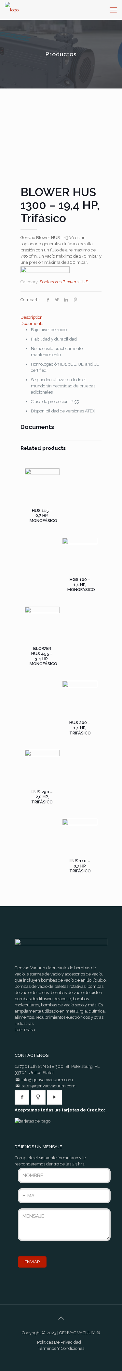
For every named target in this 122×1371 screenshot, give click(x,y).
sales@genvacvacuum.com (48, 1085)
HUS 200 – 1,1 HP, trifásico (80, 727)
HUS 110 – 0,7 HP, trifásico (80, 865)
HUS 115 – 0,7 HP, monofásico (43, 515)
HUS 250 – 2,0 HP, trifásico (42, 796)
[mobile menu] (113, 9)
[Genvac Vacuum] (12, 10)
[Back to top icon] (61, 1318)
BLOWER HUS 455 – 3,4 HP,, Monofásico (43, 656)
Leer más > (25, 1029)
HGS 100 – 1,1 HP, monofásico (81, 584)
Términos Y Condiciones (61, 1348)
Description (31, 317)
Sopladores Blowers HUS (64, 281)
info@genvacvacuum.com (47, 1079)
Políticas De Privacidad (59, 1342)
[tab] (61, 317)
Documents (31, 323)
